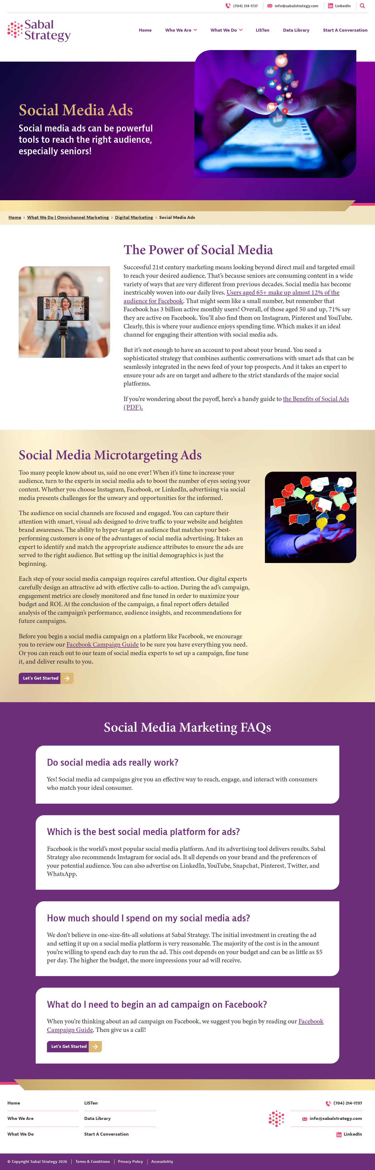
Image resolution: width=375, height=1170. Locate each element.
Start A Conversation (106, 1134)
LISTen (91, 1103)
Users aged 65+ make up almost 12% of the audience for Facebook (231, 297)
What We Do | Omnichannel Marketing (68, 217)
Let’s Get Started (40, 678)
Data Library (97, 1119)
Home (15, 217)
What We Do (20, 1134)
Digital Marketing (134, 217)
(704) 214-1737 (348, 1103)
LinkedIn (353, 1134)
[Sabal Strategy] (39, 31)
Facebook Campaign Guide (102, 644)
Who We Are (20, 1119)
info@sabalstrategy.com (336, 1119)
